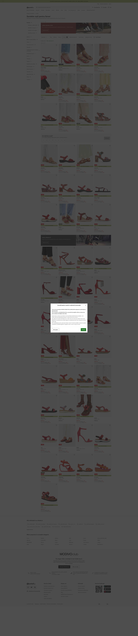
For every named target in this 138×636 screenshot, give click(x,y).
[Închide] (85, 305)
